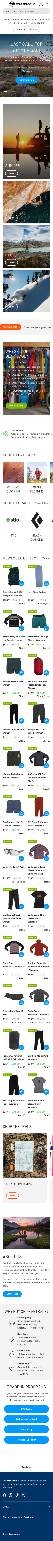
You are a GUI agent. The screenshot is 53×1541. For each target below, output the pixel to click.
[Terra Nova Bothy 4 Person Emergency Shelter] (39, 665)
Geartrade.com (14, 1534)
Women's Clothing (13, 489)
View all (46, 557)
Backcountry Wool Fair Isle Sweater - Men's (14, 638)
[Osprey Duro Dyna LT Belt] (14, 995)
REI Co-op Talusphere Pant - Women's (13, 1102)
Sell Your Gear (14, 76)
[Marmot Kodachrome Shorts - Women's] (14, 758)
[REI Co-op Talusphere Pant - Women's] (14, 1084)
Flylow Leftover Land (26, 1419)
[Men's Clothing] (37, 472)
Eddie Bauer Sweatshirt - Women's (13, 965)
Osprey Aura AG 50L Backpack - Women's (12, 594)
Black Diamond (37, 537)
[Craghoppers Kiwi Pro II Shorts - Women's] (14, 806)
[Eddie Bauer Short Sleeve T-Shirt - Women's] (39, 899)
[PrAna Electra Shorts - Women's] (14, 665)
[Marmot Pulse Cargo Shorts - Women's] (39, 621)
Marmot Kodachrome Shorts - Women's (13, 776)
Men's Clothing (37, 489)
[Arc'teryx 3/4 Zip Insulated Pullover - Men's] (39, 758)
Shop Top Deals (39, 76)
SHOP (11, 173)
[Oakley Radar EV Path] (14, 851)
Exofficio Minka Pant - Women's (13, 731)
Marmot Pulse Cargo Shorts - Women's (38, 638)
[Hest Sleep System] (39, 576)
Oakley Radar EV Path (13, 866)
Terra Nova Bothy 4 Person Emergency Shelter (37, 685)
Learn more (12, 1294)
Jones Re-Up (27, 1429)
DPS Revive (26, 1408)
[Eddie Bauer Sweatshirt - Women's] (14, 947)
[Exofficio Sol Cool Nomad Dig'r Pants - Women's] (14, 899)
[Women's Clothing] (13, 472)
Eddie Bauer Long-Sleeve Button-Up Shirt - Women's (37, 870)
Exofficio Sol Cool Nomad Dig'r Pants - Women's (12, 918)
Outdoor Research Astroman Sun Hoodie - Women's (38, 966)
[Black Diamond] (37, 520)
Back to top (27, 1467)
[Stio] (13, 520)
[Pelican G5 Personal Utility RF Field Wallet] (14, 1040)
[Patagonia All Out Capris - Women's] (39, 713)
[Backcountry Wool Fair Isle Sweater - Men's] (14, 621)
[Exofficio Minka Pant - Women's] (14, 713)
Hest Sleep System (37, 592)
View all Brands (42, 502)
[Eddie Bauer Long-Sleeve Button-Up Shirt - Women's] (39, 851)
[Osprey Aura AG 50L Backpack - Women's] (14, 576)
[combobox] (26, 11)
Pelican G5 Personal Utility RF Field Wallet (13, 1057)
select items (17, 23)
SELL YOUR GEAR (16, 405)
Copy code (34, 29)
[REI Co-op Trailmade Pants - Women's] (39, 806)
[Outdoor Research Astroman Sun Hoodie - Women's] (39, 947)
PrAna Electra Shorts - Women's (13, 683)
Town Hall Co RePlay (26, 1439)
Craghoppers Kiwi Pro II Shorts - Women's (13, 824)
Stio (13, 535)
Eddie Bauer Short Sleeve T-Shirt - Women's (37, 918)
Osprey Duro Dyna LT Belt (13, 1013)
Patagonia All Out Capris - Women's (36, 731)
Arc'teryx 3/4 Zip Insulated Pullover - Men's (37, 777)
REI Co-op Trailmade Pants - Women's (38, 824)
